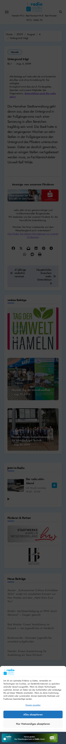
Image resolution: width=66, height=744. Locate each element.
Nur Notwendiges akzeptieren (33, 724)
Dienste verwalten (33, 705)
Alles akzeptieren (33, 714)
